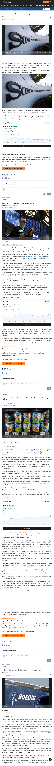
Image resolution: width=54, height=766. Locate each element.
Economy (47, 5)
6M (11, 134)
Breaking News (5, 5)
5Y (15, 134)
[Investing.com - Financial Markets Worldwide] (8, 2)
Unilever (33, 451)
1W (6, 134)
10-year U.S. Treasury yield (33, 256)
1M (8, 134)
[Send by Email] (14, 174)
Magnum (13, 464)
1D (3, 134)
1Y (13, 134)
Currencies (13, 5)
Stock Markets (28, 5)
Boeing (21, 719)
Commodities (20, 5)
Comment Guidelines (6, 197)
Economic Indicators (39, 5)
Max (18, 134)
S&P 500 (19, 254)
